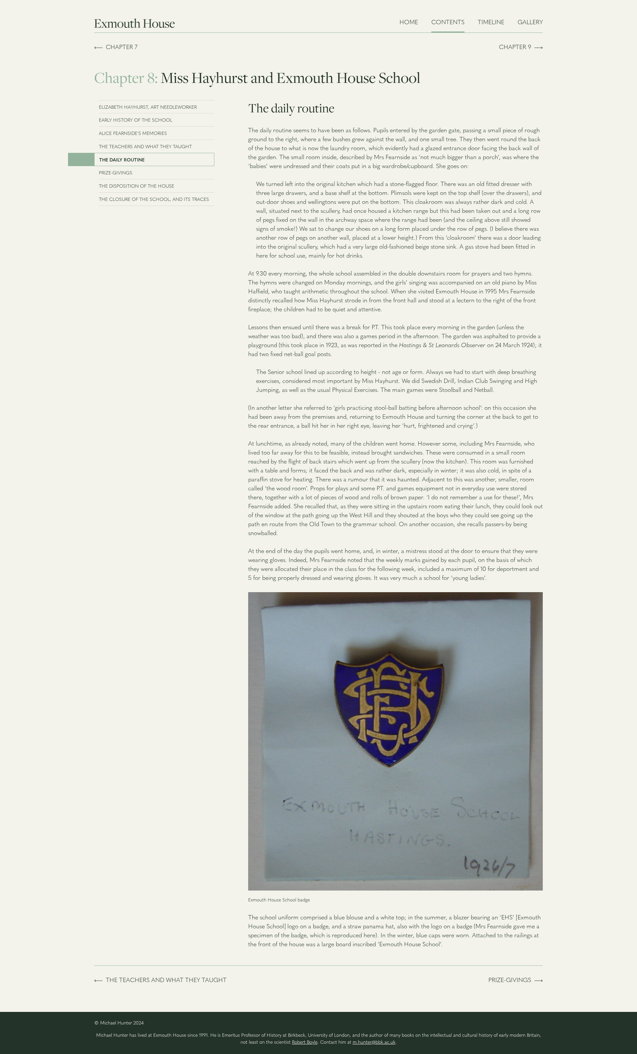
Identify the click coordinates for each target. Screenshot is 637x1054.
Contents (447, 23)
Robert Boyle (305, 1042)
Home (408, 23)
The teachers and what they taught (165, 981)
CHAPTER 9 (516, 48)
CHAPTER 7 (120, 48)
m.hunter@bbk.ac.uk (374, 1042)
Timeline (491, 23)
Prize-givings (511, 981)
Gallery (530, 23)
